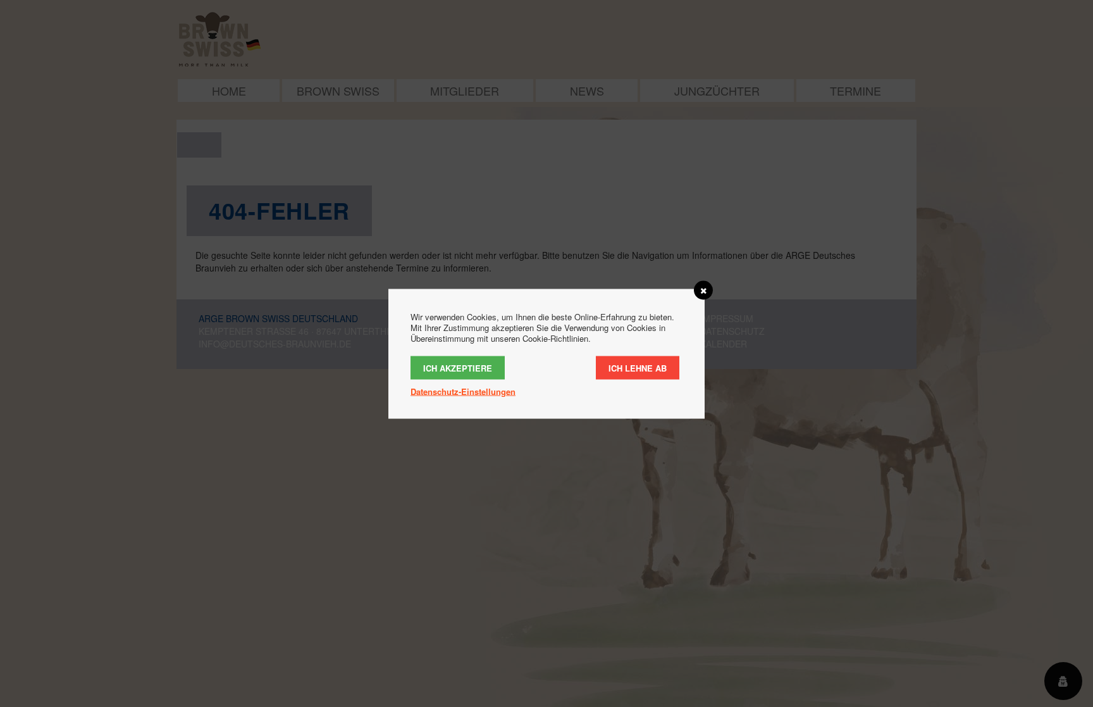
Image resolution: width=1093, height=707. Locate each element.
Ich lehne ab (637, 367)
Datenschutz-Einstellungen (463, 391)
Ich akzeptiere (457, 367)
